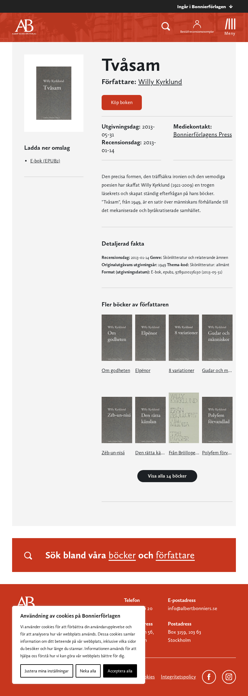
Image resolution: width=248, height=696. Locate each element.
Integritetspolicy (178, 677)
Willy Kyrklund (160, 81)
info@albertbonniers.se (192, 608)
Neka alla (88, 670)
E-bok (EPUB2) (45, 161)
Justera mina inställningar (47, 670)
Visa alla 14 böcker (167, 476)
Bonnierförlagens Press (202, 134)
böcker (122, 555)
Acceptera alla (120, 670)
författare (175, 555)
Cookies (146, 677)
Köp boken (121, 102)
